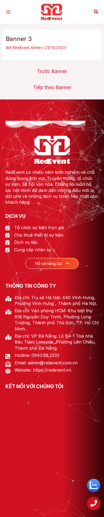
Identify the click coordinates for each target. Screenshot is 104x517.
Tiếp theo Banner (52, 87)
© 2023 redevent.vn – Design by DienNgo (40, 276)
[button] (96, 12)
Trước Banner (52, 71)
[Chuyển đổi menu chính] (8, 11)
